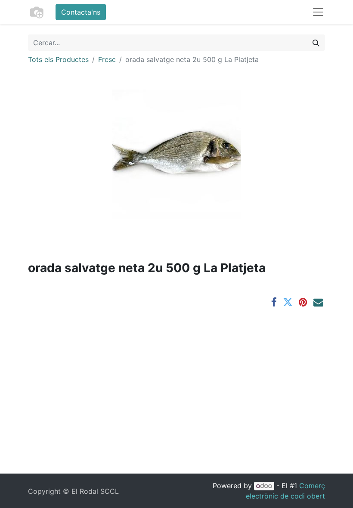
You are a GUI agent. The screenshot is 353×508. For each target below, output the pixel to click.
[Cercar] (316, 42)
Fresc (107, 59)
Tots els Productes (58, 59)
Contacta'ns (80, 12)
